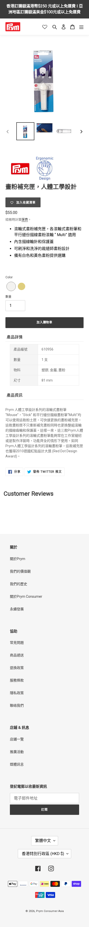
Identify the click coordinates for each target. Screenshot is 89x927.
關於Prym (17, 559)
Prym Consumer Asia (50, 911)
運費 (25, 219)
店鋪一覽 (17, 739)
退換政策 (17, 668)
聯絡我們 (17, 705)
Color (9, 277)
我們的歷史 (18, 584)
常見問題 (17, 643)
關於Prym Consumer (26, 596)
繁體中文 (43, 840)
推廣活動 (17, 752)
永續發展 (17, 609)
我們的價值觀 (20, 571)
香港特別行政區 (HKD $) (43, 853)
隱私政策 (17, 693)
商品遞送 (17, 655)
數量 (8, 296)
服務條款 (17, 680)
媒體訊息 (17, 764)
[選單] (81, 27)
